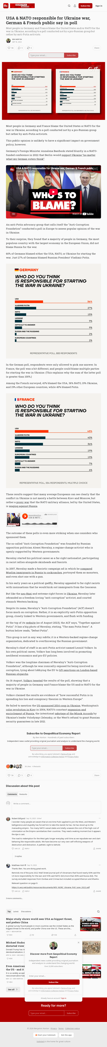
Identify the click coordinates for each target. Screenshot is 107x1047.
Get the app (66, 1035)
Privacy (54, 1028)
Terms (61, 1028)
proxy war (22, 502)
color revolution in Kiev (21, 709)
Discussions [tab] (26, 911)
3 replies (18, 856)
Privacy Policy (73, 991)
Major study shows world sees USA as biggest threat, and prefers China (39, 920)
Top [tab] (9, 911)
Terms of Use (66, 988)
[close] (78, 942)
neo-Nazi (26, 593)
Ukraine (72, 593)
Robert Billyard (18, 818)
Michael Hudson (24, 955)
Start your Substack (47, 1035)
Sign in (99, 5)
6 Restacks (36, 766)
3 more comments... (14, 898)
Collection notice (72, 1028)
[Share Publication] (75, 5)
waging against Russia (23, 506)
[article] (53, 927)
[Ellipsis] (100, 818)
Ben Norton (17, 39)
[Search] (69, 5)
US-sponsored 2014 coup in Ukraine (58, 705)
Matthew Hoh (18, 865)
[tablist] (17, 794)
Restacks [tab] (23, 794)
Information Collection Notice (52, 991)
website (31, 622)
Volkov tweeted (33, 680)
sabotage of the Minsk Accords (74, 713)
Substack (40, 1041)
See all (11, 989)
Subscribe (85, 5)
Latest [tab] (16, 911)
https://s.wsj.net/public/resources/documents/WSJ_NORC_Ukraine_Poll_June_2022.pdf (51, 887)
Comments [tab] (12, 794)
